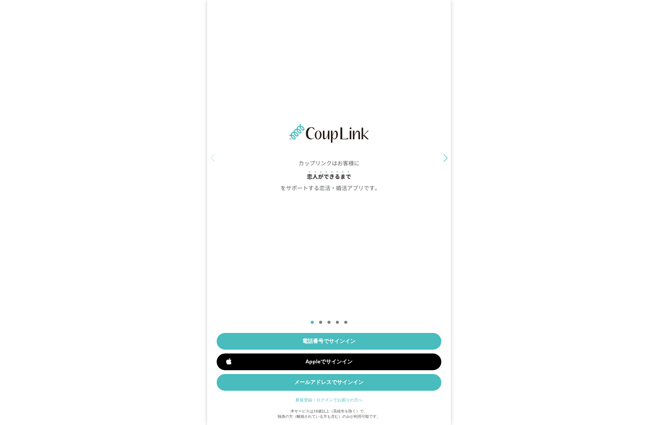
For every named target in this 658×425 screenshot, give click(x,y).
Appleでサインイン (329, 361)
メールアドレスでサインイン (329, 382)
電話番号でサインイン (329, 341)
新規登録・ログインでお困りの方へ (329, 400)
